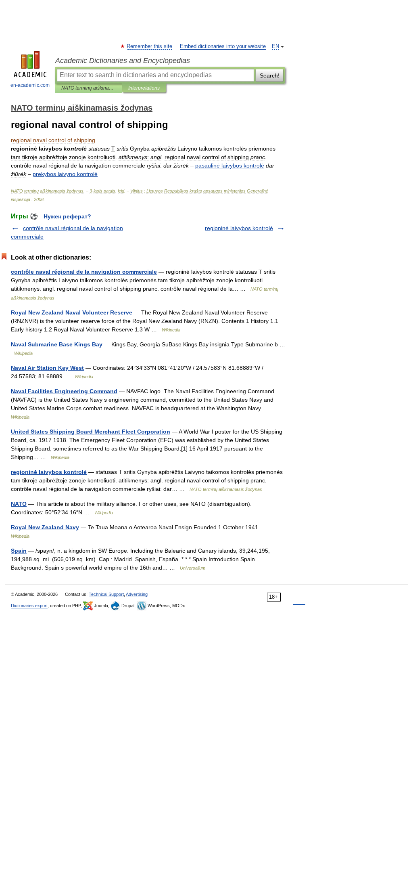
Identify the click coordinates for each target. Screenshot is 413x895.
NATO (19, 504)
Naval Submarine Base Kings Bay (56, 344)
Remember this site (149, 46)
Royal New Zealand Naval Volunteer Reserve (71, 312)
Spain (19, 550)
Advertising (137, 594)
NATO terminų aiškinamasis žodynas (88, 88)
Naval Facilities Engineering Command (64, 391)
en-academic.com (30, 85)
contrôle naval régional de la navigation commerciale (84, 271)
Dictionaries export (29, 605)
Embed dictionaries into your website (223, 46)
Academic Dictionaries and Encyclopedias (122, 61)
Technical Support (106, 594)
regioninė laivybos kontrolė (239, 228)
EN (275, 46)
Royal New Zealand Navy (45, 527)
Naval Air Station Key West (47, 368)
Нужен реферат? (67, 216)
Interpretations (144, 88)
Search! (270, 75)
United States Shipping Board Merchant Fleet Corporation (90, 431)
